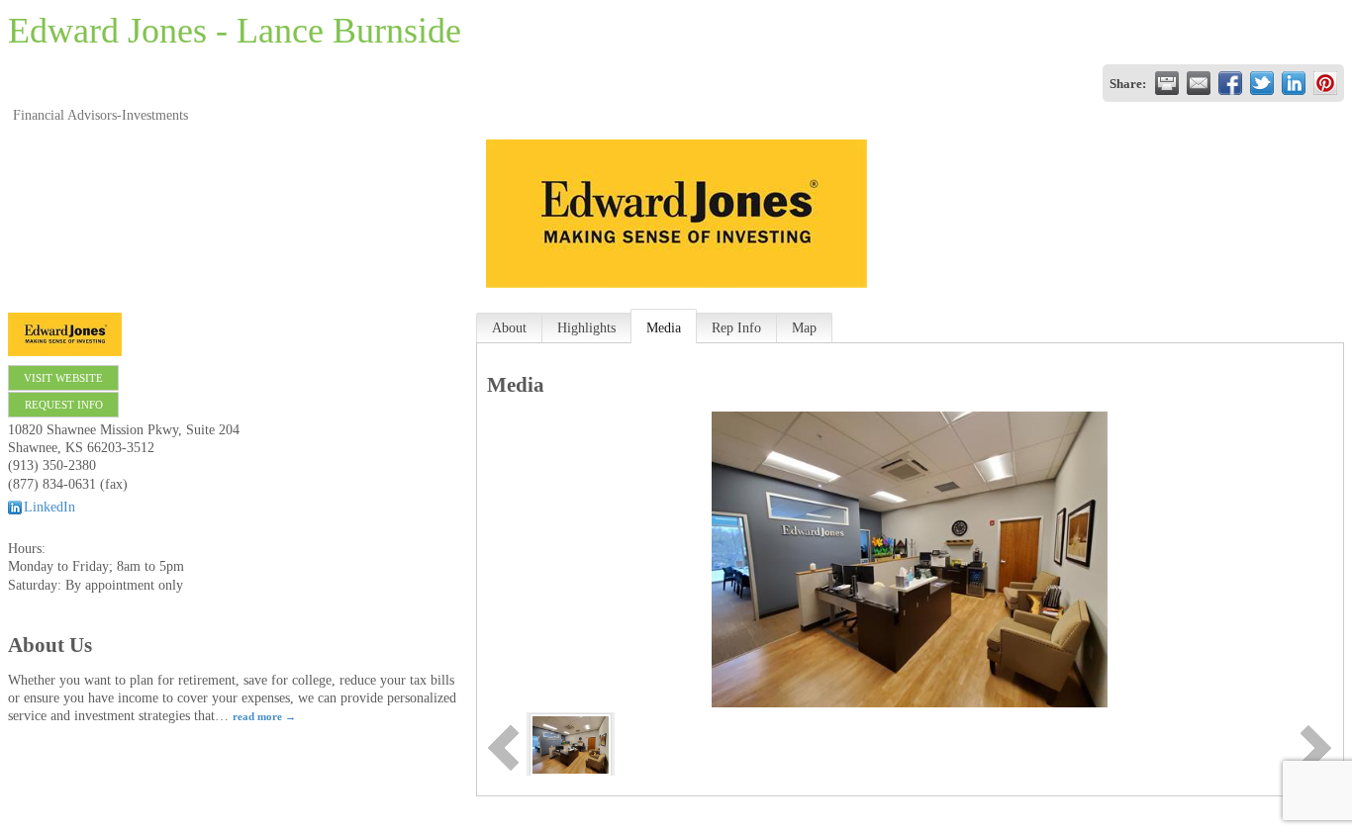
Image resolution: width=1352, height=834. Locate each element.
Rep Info (736, 328)
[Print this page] (1167, 83)
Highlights (586, 328)
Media (663, 328)
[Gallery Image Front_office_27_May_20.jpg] (571, 743)
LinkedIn (49, 507)
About (509, 328)
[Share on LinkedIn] (1293, 83)
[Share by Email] (1198, 83)
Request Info (64, 405)
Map (804, 328)
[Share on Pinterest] (1325, 83)
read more (257, 716)
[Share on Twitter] (1262, 83)
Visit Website (63, 378)
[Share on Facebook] (1230, 83)
